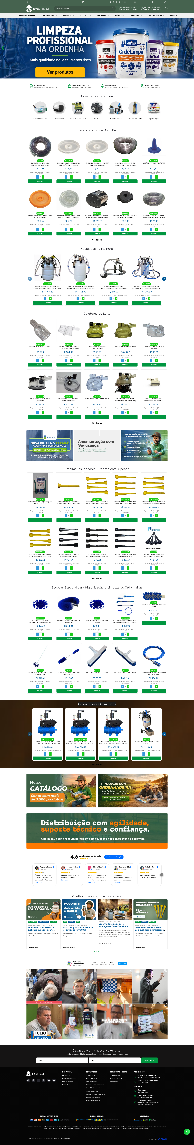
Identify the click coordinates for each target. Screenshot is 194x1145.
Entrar (146, 9)
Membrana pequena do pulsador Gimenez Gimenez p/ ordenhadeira (97, 165)
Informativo (66, 1085)
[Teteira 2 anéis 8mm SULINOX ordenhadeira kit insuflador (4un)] (154, 538)
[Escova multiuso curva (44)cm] (125, 656)
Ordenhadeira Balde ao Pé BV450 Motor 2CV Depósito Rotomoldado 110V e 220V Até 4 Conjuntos (80, 744)
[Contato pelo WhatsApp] (187, 1132)
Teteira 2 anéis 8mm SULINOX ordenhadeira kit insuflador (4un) (153, 556)
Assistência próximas (93, 1097)
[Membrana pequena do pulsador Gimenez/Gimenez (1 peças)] (68, 147)
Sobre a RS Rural (91, 1075)
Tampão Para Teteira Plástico (154, 163)
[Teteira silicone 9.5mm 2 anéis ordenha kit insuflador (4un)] (125, 485)
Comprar (40, 181)
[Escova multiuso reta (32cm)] (97, 656)
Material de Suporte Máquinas (96, 1094)
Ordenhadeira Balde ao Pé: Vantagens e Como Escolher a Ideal (113, 926)
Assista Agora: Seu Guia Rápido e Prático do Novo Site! (78, 928)
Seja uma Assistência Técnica (95, 1085)
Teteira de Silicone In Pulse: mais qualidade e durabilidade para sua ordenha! (149, 930)
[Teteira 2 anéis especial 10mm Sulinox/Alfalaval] (125, 538)
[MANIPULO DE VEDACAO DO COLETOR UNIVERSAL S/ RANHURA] (125, 199)
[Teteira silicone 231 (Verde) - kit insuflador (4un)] (40, 485)
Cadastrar (156, 9)
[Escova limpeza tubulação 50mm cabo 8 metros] (154, 656)
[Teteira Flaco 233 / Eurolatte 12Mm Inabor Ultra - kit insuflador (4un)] (68, 538)
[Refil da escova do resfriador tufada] (97, 604)
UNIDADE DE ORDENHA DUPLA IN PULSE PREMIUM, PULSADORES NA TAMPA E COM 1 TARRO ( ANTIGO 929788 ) (48, 288)
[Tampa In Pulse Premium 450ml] (125, 330)
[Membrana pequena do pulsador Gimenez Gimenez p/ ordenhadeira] (97, 147)
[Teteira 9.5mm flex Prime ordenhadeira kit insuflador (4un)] (97, 538)
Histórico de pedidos (69, 1078)
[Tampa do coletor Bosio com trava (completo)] (68, 382)
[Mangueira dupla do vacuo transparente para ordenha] (125, 147)
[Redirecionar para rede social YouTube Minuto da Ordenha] (122, 2)
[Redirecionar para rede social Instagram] (113, 2)
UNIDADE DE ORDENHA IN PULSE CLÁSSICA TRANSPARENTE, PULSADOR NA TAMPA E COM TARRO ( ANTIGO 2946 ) (80, 288)
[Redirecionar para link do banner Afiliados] (144, 446)
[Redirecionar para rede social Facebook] (125, 2)
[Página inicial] (38, 8)
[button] (3, 48)
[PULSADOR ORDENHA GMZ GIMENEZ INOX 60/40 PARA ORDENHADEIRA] (97, 199)
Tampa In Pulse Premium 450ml (125, 346)
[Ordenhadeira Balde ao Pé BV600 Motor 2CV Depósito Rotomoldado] (47, 723)
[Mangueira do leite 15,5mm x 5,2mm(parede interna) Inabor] (154, 199)
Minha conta (66, 1075)
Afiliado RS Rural (91, 1081)
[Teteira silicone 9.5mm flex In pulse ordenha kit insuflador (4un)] (97, 485)
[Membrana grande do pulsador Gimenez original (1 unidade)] (68, 199)
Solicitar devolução (116, 1078)
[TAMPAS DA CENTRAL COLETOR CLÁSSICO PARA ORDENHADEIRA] (68, 330)
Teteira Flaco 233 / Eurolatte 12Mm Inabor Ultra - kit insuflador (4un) (68, 556)
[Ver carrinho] (166, 8)
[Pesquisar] (112, 8)
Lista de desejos (67, 1081)
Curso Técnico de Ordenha (94, 1088)
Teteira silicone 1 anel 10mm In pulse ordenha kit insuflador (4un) (40, 556)
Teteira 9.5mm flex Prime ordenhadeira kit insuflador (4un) (97, 556)
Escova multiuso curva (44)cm (125, 673)
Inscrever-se (149, 1060)
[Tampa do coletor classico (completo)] (40, 382)
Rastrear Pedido (91, 1078)
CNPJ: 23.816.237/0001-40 (62, 1138)
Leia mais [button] (38, 882)
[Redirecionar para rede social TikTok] (116, 2)
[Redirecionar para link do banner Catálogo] (61, 791)
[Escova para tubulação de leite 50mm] (154, 596)
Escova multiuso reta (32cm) (97, 673)
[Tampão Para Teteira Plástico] (154, 147)
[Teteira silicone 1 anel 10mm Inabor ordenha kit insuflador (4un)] (68, 485)
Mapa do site (114, 1081)
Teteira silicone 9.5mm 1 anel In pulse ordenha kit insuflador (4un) (153, 504)
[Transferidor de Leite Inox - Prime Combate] (146, 723)
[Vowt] (158, 1139)
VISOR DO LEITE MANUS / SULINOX (40, 346)
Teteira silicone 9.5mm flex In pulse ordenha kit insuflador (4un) (97, 504)
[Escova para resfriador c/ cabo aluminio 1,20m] (40, 656)
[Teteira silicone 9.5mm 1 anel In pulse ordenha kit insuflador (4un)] (154, 485)
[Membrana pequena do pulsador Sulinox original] (40, 199)
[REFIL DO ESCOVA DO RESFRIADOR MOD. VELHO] (68, 604)
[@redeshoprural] (69, 964)
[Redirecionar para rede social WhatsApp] (119, 2)
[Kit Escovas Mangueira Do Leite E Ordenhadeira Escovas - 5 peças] (125, 604)
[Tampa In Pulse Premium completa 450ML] (97, 330)
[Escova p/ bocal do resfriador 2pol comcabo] (68, 656)
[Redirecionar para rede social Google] (110, 2)
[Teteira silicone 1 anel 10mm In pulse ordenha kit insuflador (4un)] (40, 538)
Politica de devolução (93, 1100)
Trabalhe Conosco (92, 1091)
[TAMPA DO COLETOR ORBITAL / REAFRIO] (154, 330)
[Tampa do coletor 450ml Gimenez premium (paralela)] (125, 382)
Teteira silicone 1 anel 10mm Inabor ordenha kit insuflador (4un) (68, 504)
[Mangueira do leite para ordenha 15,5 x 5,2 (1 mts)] (40, 147)
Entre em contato (115, 1075)
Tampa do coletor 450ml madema (97, 399)
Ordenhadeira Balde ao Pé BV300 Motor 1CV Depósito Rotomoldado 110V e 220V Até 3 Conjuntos (113, 744)
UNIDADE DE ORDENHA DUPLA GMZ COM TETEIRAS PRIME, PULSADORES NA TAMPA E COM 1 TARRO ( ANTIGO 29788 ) (146, 288)
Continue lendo (33, 947)
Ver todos (97, 240)
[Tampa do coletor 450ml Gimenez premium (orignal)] (154, 382)
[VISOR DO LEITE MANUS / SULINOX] (40, 330)
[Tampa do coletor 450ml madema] (97, 382)
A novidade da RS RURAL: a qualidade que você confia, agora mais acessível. (41, 930)
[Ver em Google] (37, 868)
